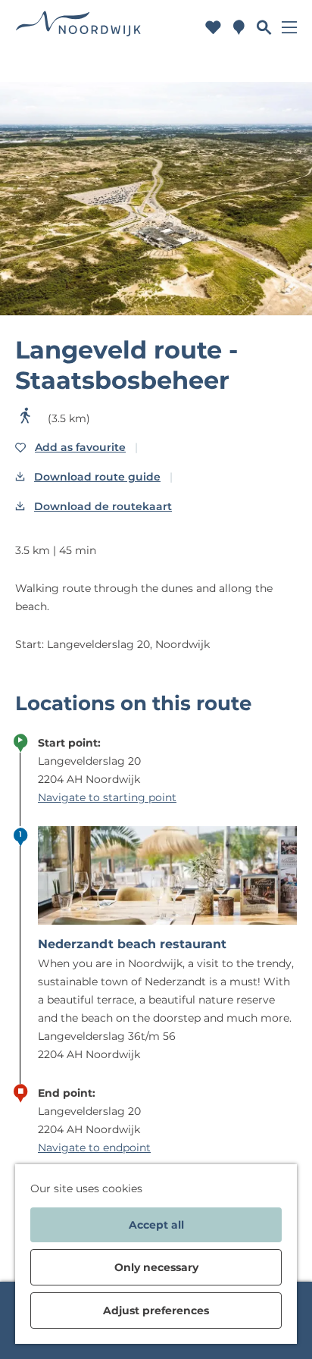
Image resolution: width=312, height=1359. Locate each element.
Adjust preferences (156, 1310)
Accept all (156, 1225)
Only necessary (156, 1267)
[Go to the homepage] (78, 27)
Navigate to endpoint (94, 1147)
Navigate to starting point (107, 797)
